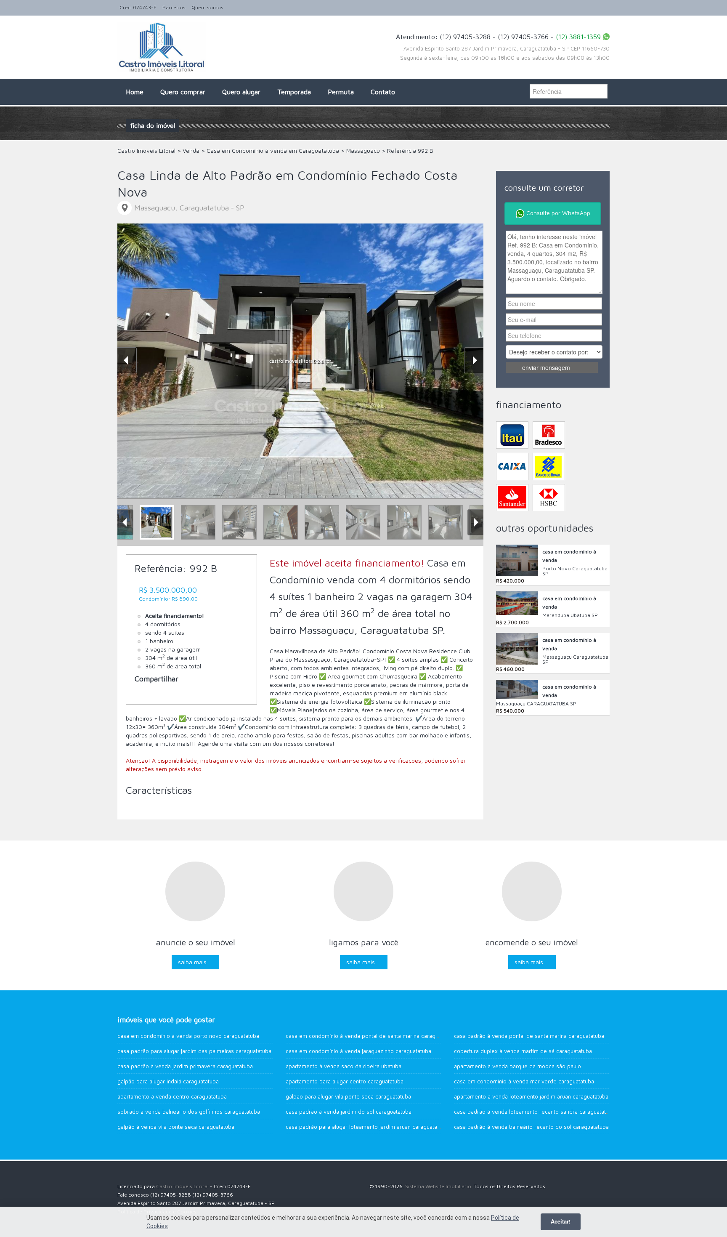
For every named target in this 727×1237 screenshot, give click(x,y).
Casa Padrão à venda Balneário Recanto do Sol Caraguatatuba (531, 1126)
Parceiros (174, 7)
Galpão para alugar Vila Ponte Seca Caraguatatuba (348, 1096)
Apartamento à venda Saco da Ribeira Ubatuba (343, 1066)
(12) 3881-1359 (578, 36)
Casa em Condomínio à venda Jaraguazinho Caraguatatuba (358, 1051)
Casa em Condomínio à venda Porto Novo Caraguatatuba (188, 1035)
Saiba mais (192, 962)
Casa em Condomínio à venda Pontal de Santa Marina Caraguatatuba (371, 1035)
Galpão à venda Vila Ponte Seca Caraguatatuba (175, 1126)
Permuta (341, 92)
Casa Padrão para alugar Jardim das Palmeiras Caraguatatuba (194, 1051)
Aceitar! (560, 1221)
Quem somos (207, 7)
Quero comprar (182, 92)
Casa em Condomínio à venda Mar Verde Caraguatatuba (524, 1081)
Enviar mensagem (546, 367)
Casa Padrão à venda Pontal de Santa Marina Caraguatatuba (529, 1035)
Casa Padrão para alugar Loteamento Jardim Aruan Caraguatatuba (367, 1126)
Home (134, 92)
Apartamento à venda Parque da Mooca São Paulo (517, 1066)
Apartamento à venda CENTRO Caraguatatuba (172, 1096)
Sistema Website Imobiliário (438, 1186)
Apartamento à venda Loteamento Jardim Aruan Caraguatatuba (531, 1096)
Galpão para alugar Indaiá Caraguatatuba (168, 1081)
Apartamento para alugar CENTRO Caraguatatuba (344, 1081)
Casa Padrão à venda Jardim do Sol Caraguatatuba (348, 1111)
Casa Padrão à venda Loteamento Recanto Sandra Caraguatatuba (534, 1111)
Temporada (294, 92)
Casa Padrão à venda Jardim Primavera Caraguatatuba (185, 1066)
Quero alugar (241, 92)
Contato (383, 92)
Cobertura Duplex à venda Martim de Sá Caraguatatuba (523, 1051)
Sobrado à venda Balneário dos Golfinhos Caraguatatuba (188, 1111)
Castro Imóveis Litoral (182, 1186)
